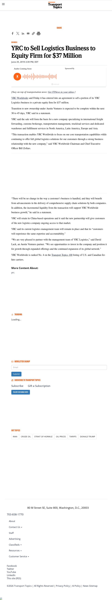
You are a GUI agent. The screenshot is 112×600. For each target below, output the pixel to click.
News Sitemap (90, 585)
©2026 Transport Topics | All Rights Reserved (30, 585)
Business (14, 42)
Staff (11, 532)
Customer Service (18, 556)
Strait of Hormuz (43, 436)
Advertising (14, 538)
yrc (12, 272)
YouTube (11, 572)
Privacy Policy (63, 585)
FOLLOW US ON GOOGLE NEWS (20, 392)
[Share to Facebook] (13, 33)
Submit (16, 374)
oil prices (61, 436)
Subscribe (17, 386)
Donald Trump (87, 436)
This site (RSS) (14, 578)
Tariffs (72, 436)
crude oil (26, 436)
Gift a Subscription (39, 386)
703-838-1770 (15, 514)
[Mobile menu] (3, 4)
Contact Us (15, 527)
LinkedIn (11, 575)
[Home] (56, 5)
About (12, 521)
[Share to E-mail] (28, 33)
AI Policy (76, 585)
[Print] (38, 33)
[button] (33, 33)
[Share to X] (18, 33)
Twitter (10, 568)
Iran (15, 436)
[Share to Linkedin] (23, 33)
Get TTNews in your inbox (61, 91)
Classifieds (14, 544)
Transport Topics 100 (61, 254)
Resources (14, 550)
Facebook (12, 565)
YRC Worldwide (19, 98)
